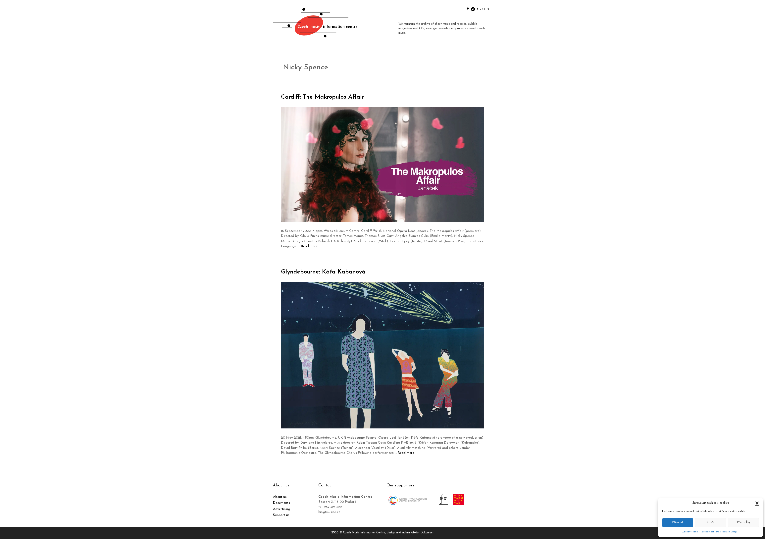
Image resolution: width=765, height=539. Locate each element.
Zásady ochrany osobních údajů (719, 532)
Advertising (281, 509)
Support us (281, 515)
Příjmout (677, 522)
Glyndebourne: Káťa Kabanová (323, 272)
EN (486, 9)
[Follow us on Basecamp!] (473, 9)
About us (279, 497)
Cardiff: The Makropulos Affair (322, 97)
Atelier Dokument (422, 532)
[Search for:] (458, 8)
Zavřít (711, 522)
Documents (281, 503)
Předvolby (743, 522)
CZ (479, 9)
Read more (309, 246)
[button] (757, 503)
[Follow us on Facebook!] (468, 8)
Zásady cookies (690, 532)
